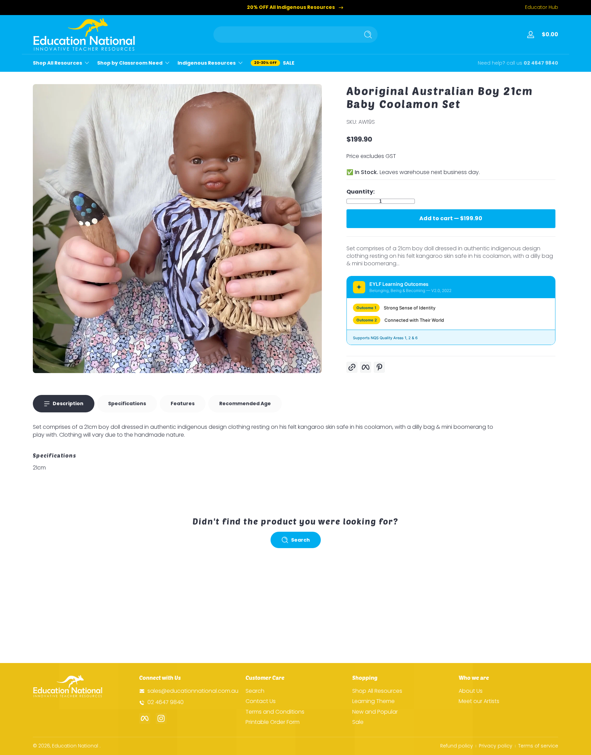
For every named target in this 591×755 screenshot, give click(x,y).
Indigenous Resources (207, 63)
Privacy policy (495, 746)
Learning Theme (373, 701)
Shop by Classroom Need (129, 63)
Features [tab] (183, 403)
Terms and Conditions (275, 712)
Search (255, 691)
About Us (471, 691)
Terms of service (538, 746)
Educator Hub (541, 7)
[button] (548, 34)
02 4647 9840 (541, 63)
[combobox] (284, 34)
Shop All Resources (57, 63)
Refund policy (456, 746)
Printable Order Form (273, 722)
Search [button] (300, 540)
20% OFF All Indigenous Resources (291, 7)
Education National (75, 745)
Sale (358, 722)
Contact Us (261, 701)
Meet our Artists (479, 701)
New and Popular (375, 712)
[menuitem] (295, 691)
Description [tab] (68, 403)
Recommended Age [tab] (245, 403)
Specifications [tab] (127, 403)
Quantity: (360, 192)
